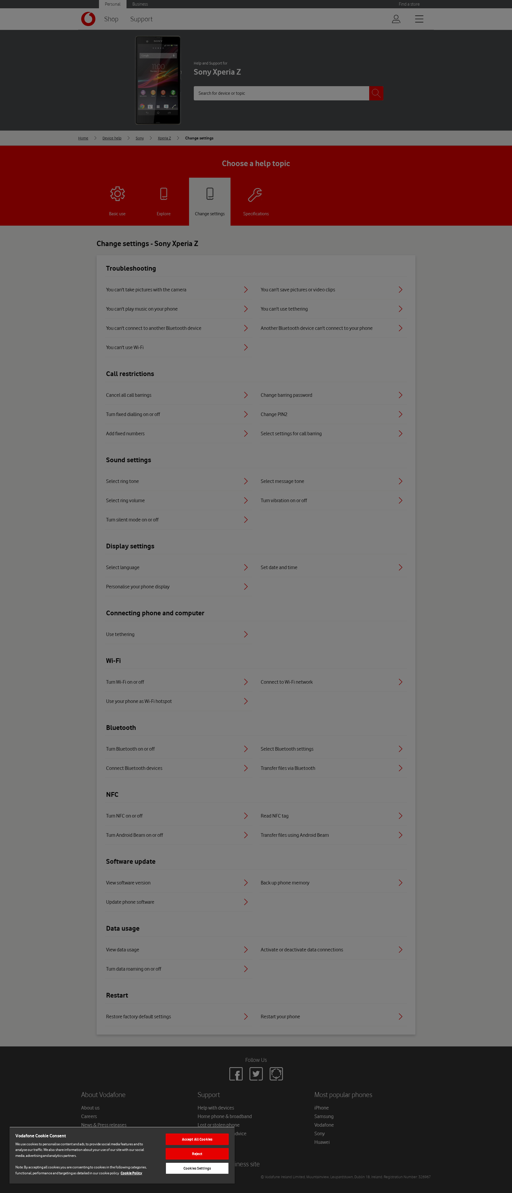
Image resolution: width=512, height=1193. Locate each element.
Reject (197, 1154)
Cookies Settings (197, 1168)
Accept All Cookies (197, 1139)
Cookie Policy (131, 1173)
